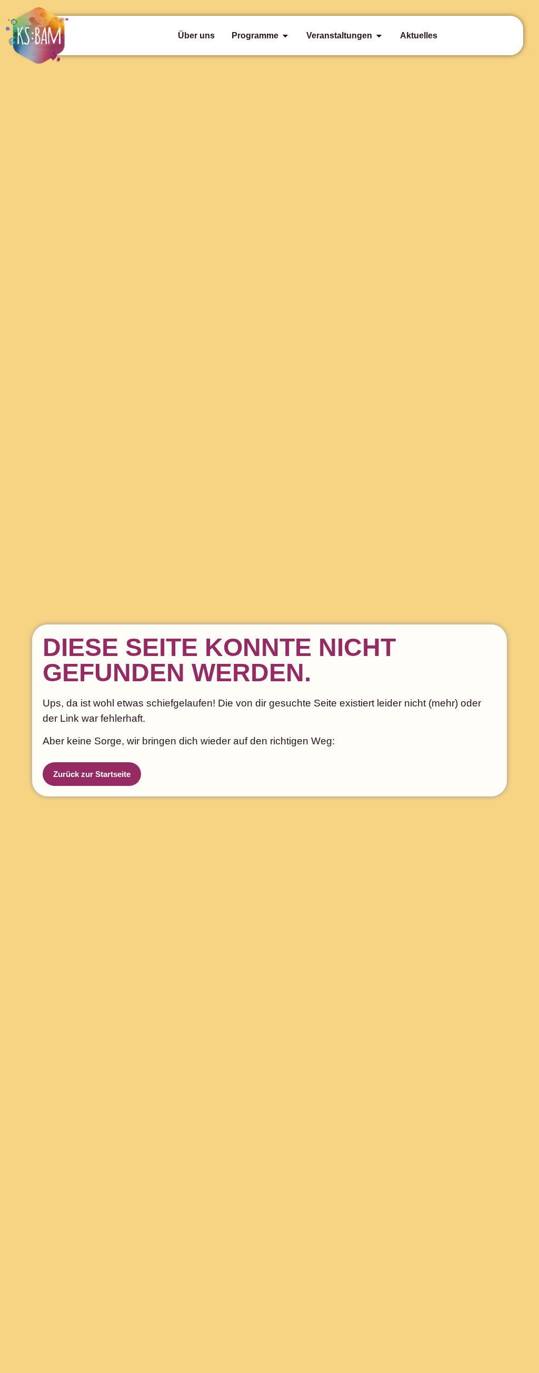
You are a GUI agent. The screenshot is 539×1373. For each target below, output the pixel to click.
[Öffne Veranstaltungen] (379, 35)
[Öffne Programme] (285, 35)
